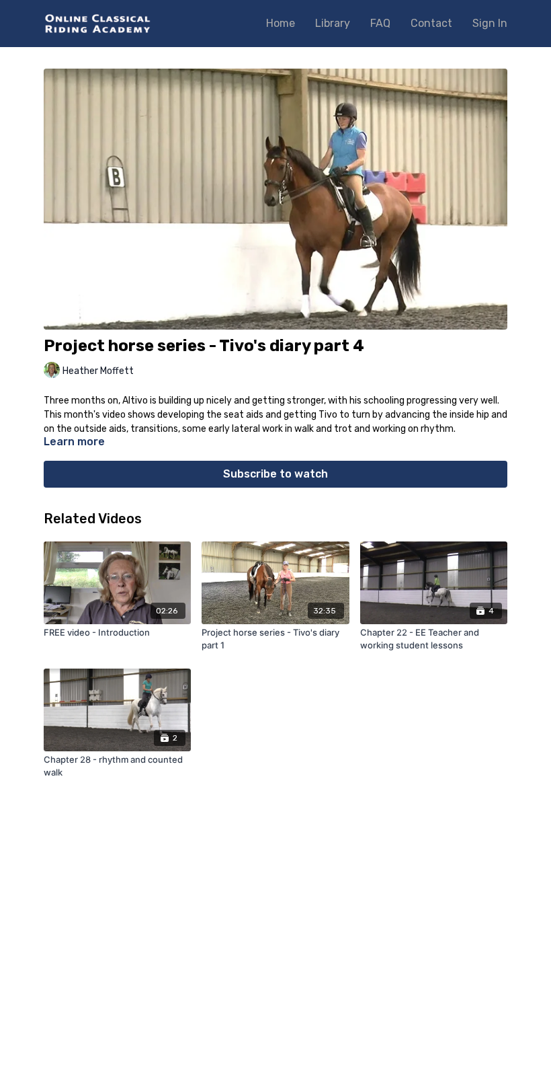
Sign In (489, 23)
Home (280, 23)
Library (332, 23)
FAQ (380, 23)
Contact (431, 23)
